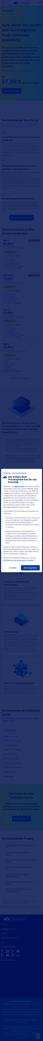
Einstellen (13, 568)
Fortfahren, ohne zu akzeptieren (15, 473)
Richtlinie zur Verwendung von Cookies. (18, 560)
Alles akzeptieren (30, 568)
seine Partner (19, 486)
